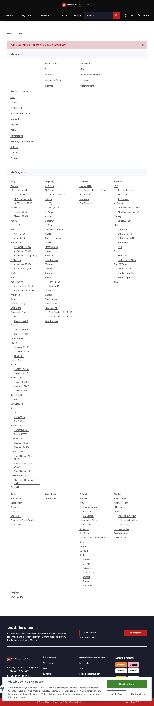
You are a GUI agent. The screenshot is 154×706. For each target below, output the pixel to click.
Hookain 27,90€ (21, 386)
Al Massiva (16, 260)
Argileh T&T (16, 295)
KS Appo (87, 568)
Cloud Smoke (17, 338)
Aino (13, 229)
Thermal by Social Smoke (23, 520)
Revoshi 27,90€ (21, 434)
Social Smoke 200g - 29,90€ (24, 465)
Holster (14, 364)
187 (116, 186)
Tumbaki (15, 487)
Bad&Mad (49, 221)
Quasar (86, 577)
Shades (48, 295)
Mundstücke (85, 524)
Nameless (50, 268)
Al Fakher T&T (17, 242)
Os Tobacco (50, 273)
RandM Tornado (121, 264)
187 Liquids (123, 199)
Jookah (86, 564)
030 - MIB (49, 186)
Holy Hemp (85, 194)
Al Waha (14, 273)
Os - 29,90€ (19, 421)
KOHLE (14, 152)
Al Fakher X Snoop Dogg (25, 255)
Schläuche (84, 533)
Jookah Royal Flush (127, 516)
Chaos (14, 316)
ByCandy (49, 225)
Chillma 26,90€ (21, 330)
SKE (116, 282)
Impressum (85, 80)
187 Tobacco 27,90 (23, 199)
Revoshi (49, 277)
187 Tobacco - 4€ (57, 194)
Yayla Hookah (120, 537)
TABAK (14, 130)
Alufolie (83, 498)
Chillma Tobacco (53, 238)
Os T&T (14, 412)
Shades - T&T (17, 438)
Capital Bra (16, 308)
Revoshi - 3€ (54, 282)
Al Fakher (118, 203)
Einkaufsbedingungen (90, 74)
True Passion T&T (19, 475)
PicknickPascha (121, 529)
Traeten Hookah (121, 533)
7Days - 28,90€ (21, 216)
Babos (14, 299)
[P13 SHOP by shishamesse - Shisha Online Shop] (75, 5)
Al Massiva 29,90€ (22, 268)
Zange (83, 546)
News (47, 69)
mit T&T (18, 225)
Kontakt (48, 74)
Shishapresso (51, 299)
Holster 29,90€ (21, 373)
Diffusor (83, 503)
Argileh (48, 216)
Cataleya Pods (124, 221)
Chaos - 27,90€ (21, 321)
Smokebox (88, 516)
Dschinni (14, 343)
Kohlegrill (84, 551)
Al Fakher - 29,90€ (22, 251)
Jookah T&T (16, 395)
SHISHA (14, 147)
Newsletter (16, 119)
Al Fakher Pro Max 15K (128, 212)
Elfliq (120, 247)
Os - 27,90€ (19, 417)
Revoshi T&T (17, 425)
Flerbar (117, 251)
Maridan (14, 399)
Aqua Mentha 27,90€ (24, 290)
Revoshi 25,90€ (21, 430)
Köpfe (82, 555)
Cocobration (16, 503)
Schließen (116, 694)
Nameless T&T (18, 404)
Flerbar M (122, 255)
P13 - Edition (89, 572)
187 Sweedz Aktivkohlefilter (93, 190)
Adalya (14, 221)
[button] (125, 15)
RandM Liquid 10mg (127, 273)
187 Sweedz (85, 186)
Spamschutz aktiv (88, 637)
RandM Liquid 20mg (127, 277)
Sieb (82, 542)
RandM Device (124, 268)
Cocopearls (16, 507)
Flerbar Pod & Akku (127, 260)
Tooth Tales (50, 498)
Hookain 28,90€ (21, 391)
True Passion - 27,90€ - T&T (25, 481)
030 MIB (14, 186)
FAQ (12, 97)
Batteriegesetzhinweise (22, 141)
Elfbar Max (123, 242)
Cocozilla (15, 511)
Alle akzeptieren (127, 684)
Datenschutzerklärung (55, 634)
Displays (14, 125)
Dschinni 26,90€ (21, 347)
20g (50, 203)
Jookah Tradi (124, 524)
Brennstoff (16, 498)
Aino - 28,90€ (20, 238)
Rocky (86, 581)
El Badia (118, 507)
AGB (82, 69)
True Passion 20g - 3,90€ (60, 316)
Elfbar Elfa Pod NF (126, 238)
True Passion (51, 308)
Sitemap (49, 86)
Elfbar (117, 225)
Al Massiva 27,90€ (22, 264)
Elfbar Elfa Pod (125, 234)
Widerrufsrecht (87, 86)
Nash (13, 408)
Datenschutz (86, 63)
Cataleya (118, 216)
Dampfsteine (17, 136)
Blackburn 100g (18, 303)
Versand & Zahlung (54, 80)
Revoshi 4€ (54, 286)
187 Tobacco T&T (19, 190)
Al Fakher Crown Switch (129, 207)
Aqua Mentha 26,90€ (24, 286)
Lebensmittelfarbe (88, 520)
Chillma (14, 325)
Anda (13, 277)
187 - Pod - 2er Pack (127, 190)
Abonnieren (135, 632)
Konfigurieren (138, 694)
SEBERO (49, 290)
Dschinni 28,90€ (21, 351)
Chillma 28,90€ (21, 334)
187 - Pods (123, 194)
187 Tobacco (51, 190)
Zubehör (15, 158)
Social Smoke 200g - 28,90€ (24, 457)
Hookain (49, 255)
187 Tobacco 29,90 (23, 203)
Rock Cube (16, 516)
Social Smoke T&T (19, 452)
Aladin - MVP (120, 498)
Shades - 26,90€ (21, 443)
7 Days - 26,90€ (21, 212)
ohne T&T (18, 356)
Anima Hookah (121, 503)
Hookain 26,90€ (21, 382)
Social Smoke (51, 303)
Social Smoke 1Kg (22, 471)
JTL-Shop (138, 702)
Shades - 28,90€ (21, 447)
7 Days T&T (16, 207)
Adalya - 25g (55, 207)
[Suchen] (116, 15)
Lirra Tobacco (51, 260)
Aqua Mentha (17, 282)
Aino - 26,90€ (20, 234)
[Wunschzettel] (132, 15)
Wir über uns (51, 63)
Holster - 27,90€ (21, 369)
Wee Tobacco (51, 321)
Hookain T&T (17, 377)
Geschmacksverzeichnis (22, 91)
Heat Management (88, 507)
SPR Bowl (87, 585)
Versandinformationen (21, 113)
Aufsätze (87, 511)
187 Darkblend (21, 194)
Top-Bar (14, 102)
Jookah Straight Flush (128, 520)
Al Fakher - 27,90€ (22, 247)
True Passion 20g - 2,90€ (60, 312)
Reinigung (84, 529)
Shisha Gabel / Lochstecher (92, 537)
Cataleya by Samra (20, 312)
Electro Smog (17, 360)
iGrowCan (84, 199)
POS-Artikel (16, 108)
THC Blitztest (86, 203)
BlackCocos (16, 524)
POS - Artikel (17, 597)
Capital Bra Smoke (54, 229)
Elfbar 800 (123, 229)
